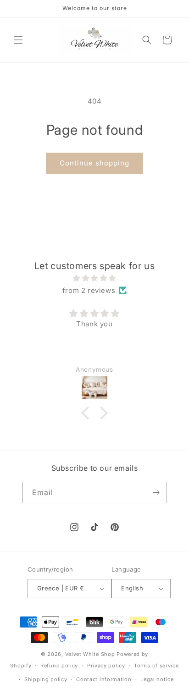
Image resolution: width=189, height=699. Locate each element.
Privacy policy (106, 665)
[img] (94, 278)
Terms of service (156, 665)
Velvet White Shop (90, 654)
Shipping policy (45, 679)
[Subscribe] (156, 492)
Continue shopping (94, 163)
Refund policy (59, 665)
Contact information (103, 679)
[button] (18, 40)
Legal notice (156, 679)
